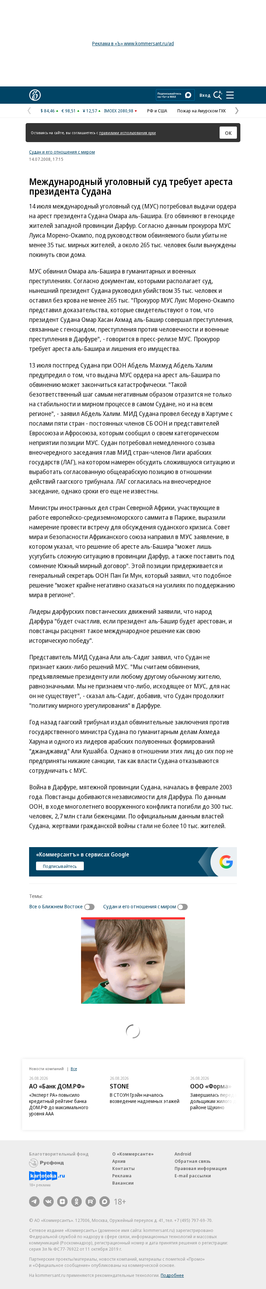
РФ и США (157, 111)
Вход (205, 95)
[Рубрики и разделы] (230, 95)
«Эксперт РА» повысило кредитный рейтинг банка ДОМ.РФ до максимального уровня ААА (58, 1104)
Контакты (123, 1168)
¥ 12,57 (90, 111)
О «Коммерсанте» (133, 1154)
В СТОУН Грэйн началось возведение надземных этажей (144, 1098)
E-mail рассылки (193, 1175)
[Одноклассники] (76, 1201)
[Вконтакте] (48, 1201)
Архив (118, 1161)
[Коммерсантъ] (35, 95)
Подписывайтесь (60, 866)
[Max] (104, 1201)
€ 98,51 (69, 111)
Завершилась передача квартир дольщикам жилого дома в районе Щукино (225, 1101)
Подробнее (172, 1275)
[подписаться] (91, 907)
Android (183, 1154)
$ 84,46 (48, 111)
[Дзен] (62, 1201)
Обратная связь (193, 1161)
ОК (228, 132)
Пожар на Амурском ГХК (201, 111)
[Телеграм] (34, 1201)
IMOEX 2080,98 (118, 111)
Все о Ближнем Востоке (56, 906)
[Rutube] (91, 1201)
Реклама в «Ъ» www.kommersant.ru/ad (133, 43)
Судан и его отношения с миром (62, 152)
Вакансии (123, 1183)
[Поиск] (218, 95)
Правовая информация (201, 1168)
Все (74, 1068)
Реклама (122, 1175)
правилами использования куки (127, 132)
